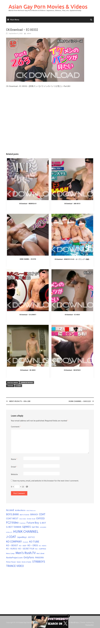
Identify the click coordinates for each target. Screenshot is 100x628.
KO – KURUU (11, 548)
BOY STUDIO (24, 515)
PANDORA (39, 557)
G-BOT (43, 522)
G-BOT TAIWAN (13, 526)
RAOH (19, 562)
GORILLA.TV (9, 532)
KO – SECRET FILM (26, 548)
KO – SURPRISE (40, 549)
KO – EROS (32, 545)
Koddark (25, 542)
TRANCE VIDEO (15, 566)
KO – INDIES (42, 546)
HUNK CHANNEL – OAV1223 (80, 401)
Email (14, 466)
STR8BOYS (38, 561)
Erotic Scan (31, 519)
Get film (35, 527)
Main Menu (14, 19)
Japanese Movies (27, 382)
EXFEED (40, 518)
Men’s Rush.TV (25, 553)
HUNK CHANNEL (25, 531)
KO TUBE (34, 541)
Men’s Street (40, 553)
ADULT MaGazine (30, 510)
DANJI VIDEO (22, 519)
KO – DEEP (22, 545)
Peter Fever (11, 562)
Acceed (10, 510)
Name (14, 459)
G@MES (26, 526)
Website (14, 474)
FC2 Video (12, 522)
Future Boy (33, 522)
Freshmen (23, 523)
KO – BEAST (12, 545)
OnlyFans (29, 557)
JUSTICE (31, 537)
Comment (16, 426)
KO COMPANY (14, 541)
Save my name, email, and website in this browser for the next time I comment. (46, 480)
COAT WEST (12, 518)
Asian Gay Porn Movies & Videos (48, 6)
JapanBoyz (22, 537)
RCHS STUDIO (26, 562)
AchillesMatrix (20, 510)
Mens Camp (10, 553)
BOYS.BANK (12, 514)
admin (29, 33)
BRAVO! (34, 514)
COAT (42, 514)
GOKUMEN (43, 527)
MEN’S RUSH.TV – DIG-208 (19, 401)
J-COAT (18, 386)
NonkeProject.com (14, 557)
